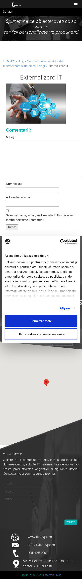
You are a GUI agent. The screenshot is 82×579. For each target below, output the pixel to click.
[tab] (41, 12)
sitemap (49, 575)
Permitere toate (41, 321)
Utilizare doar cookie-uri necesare (41, 334)
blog (59, 575)
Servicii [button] (8, 11)
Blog (21, 61)
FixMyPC (9, 61)
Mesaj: (10, 137)
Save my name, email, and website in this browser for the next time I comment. (40, 218)
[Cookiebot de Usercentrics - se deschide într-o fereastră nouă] (60, 241)
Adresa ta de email (18, 197)
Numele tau (14, 183)
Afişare (65, 308)
